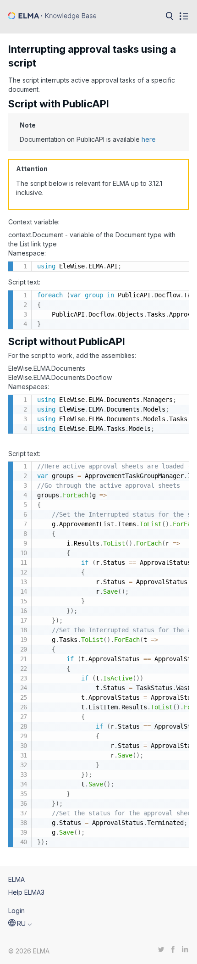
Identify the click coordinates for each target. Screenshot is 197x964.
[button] (20, 923)
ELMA (16, 879)
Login (16, 910)
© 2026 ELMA (28, 951)
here (149, 139)
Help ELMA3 (26, 892)
